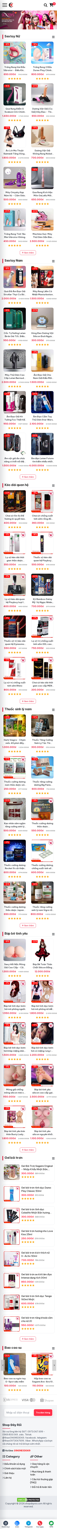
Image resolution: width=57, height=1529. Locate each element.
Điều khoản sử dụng (14, 1464)
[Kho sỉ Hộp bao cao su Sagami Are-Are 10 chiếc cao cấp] (42, 1364)
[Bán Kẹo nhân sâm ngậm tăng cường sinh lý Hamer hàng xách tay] (14, 809)
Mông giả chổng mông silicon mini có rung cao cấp (14, 1092)
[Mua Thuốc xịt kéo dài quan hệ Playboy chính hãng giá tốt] (42, 543)
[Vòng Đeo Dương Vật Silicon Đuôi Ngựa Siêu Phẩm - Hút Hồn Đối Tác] (42, 319)
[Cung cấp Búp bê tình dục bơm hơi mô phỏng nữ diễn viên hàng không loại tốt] (42, 991)
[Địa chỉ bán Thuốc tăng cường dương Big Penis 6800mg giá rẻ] (42, 767)
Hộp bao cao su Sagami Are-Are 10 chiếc (42, 1381)
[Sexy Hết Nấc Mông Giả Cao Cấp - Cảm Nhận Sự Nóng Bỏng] (14, 950)
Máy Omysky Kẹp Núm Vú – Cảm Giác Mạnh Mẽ (14, 195)
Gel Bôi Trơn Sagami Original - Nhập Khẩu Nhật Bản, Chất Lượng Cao (37, 1169)
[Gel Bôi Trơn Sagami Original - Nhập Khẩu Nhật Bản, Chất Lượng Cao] (12, 1172)
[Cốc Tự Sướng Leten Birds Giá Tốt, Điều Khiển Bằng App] (14, 319)
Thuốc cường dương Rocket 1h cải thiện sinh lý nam (14, 868)
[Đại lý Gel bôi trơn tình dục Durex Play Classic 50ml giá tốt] (12, 1194)
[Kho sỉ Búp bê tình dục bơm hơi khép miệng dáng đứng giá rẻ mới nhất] (14, 1033)
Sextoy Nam (14, 260)
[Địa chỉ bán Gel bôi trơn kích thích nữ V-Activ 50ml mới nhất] (12, 1259)
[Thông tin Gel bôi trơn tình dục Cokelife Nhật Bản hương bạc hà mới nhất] (12, 1215)
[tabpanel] (28, 19)
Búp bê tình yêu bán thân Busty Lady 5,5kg (14, 1134)
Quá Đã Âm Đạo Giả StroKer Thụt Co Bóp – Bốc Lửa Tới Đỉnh (15, 294)
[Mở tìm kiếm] (45, 5)
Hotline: (17, 1450)
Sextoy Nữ (12, 36)
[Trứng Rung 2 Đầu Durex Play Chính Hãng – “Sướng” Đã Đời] (42, 53)
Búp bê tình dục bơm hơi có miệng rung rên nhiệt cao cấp (42, 1050)
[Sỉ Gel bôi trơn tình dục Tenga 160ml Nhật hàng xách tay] (12, 1302)
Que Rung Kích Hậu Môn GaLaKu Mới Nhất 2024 (42, 195)
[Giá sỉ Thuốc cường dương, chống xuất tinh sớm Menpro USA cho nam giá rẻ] (42, 851)
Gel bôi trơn (13, 1158)
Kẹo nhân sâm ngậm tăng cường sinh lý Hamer (14, 826)
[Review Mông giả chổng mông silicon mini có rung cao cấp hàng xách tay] (14, 1075)
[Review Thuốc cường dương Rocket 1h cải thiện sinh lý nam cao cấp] (14, 851)
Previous (3, 1365)
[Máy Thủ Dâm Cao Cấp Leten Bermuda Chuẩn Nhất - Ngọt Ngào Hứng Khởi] (14, 360)
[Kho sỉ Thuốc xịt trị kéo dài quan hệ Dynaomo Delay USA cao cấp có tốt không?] (14, 626)
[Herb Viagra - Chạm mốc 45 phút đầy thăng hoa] (14, 725)
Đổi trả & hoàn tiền (42, 1487)
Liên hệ (8, 1477)
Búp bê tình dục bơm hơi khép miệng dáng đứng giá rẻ (14, 1050)
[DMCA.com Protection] (28, 1499)
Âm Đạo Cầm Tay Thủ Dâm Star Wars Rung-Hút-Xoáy (42, 419)
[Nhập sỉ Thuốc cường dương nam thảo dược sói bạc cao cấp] (14, 767)
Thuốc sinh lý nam (18, 709)
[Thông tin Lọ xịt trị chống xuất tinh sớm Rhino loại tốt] (14, 668)
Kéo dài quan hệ (16, 485)
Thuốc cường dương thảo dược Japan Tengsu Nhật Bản (14, 910)
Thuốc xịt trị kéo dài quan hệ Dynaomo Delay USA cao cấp (14, 644)
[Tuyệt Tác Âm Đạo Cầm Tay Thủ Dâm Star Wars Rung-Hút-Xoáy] (42, 402)
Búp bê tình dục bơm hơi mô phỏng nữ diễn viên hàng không (42, 1009)
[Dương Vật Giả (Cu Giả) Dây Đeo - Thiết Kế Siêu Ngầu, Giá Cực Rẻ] (42, 94)
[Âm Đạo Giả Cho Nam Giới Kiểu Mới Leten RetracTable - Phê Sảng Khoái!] (42, 360)
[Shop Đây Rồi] (12, 5)
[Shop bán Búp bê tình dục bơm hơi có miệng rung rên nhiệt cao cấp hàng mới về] (42, 1033)
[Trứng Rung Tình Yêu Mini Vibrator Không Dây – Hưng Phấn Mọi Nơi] (14, 220)
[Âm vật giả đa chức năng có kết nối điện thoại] (14, 444)
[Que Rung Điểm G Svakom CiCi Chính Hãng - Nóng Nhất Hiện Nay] (14, 94)
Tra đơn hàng (43, 1412)
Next (54, 1365)
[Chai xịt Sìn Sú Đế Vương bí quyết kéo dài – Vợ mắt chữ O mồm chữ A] (14, 501)
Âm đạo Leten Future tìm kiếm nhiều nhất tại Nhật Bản (42, 461)
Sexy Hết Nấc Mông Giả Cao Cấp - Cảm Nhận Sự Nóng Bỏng (14, 967)
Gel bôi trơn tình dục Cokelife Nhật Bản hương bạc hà (35, 1212)
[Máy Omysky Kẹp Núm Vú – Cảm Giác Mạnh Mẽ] (14, 178)
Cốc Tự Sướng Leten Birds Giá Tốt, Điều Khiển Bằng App (14, 336)
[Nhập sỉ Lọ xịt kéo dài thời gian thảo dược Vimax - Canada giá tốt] (14, 543)
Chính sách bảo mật (15, 1468)
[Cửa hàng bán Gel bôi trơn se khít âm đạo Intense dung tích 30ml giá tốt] (12, 1280)
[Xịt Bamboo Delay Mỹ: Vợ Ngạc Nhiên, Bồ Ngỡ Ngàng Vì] (42, 585)
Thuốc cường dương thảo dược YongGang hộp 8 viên (42, 826)
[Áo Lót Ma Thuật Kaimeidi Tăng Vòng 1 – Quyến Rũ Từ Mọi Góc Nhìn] (14, 136)
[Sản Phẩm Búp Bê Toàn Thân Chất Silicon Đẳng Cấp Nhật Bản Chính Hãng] (42, 950)
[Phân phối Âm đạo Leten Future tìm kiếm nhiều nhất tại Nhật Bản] (42, 444)
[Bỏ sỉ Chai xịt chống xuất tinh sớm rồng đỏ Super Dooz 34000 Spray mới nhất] (42, 501)
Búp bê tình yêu (16, 933)
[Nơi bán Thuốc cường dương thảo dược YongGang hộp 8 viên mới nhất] (42, 809)
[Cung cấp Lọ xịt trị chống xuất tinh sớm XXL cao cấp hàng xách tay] (42, 626)
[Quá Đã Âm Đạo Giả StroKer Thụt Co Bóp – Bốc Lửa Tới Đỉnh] (14, 277)
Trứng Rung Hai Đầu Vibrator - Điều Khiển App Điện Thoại (14, 70)
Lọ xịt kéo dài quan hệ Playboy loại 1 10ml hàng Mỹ (15, 602)
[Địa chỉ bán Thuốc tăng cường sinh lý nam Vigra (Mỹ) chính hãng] (42, 892)
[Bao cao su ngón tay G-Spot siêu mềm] (14, 1364)
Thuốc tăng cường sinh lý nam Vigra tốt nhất (42, 910)
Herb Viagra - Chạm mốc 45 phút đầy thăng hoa (14, 743)
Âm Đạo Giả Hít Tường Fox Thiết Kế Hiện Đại (14, 419)
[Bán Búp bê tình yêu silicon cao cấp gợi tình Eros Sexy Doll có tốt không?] (42, 1075)
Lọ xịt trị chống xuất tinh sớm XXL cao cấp (42, 644)
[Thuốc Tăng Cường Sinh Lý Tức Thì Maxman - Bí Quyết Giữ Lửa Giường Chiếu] (42, 725)
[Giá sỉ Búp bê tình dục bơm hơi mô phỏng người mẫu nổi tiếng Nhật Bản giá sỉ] (14, 991)
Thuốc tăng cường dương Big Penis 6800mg (42, 784)
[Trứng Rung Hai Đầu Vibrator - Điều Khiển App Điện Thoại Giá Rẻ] (14, 53)
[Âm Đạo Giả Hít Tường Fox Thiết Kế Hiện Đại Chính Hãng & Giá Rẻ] (14, 402)
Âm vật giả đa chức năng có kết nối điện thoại (14, 461)
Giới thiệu (9, 1473)
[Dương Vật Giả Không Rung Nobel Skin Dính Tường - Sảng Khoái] (42, 136)
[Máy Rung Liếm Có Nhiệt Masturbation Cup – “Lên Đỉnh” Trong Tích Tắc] (42, 277)
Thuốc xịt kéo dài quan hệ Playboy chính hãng (42, 560)
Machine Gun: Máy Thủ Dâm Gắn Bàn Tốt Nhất (42, 237)
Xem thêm (29, 252)
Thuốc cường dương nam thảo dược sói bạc (14, 784)
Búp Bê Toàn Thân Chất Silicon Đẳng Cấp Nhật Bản (42, 967)
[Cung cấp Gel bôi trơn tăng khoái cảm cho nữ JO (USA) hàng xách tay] (12, 1324)
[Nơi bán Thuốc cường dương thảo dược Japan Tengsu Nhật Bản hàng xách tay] (14, 892)
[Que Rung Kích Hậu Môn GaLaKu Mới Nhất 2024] (42, 178)
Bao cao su (13, 1348)
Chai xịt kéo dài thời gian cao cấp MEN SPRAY (42, 685)
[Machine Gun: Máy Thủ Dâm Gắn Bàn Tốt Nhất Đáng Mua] (42, 220)
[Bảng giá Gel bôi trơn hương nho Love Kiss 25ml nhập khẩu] (12, 1237)
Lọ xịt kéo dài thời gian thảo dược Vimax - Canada (14, 560)
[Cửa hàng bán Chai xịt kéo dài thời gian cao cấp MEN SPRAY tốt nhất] (42, 668)
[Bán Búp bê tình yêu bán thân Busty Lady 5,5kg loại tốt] (14, 1117)
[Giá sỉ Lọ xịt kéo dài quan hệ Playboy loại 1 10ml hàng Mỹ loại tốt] (14, 585)
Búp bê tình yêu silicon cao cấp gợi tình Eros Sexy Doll (42, 1092)
